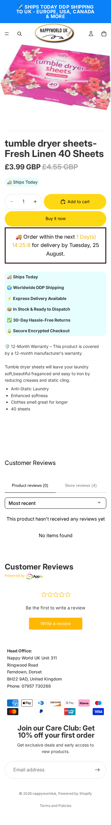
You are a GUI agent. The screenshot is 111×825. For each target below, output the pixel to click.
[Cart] (103, 33)
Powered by (15, 575)
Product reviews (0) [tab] (30, 485)
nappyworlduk (45, 793)
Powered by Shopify (75, 793)
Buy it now (56, 218)
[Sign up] (97, 769)
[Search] (19, 33)
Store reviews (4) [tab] (81, 485)
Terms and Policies (55, 805)
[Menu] (7, 34)
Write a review (56, 623)
